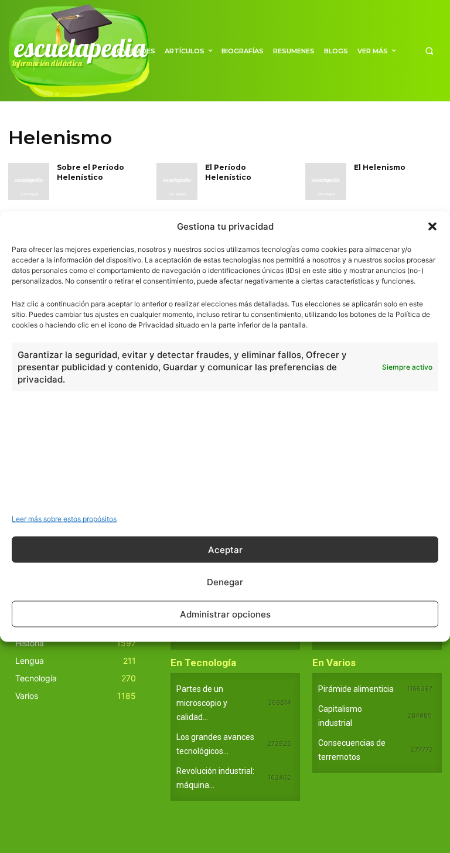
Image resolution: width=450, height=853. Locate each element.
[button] (432, 226)
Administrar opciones (225, 613)
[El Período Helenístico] (176, 181)
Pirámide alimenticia (356, 689)
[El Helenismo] (325, 181)
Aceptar (225, 549)
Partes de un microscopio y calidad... (201, 703)
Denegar (225, 581)
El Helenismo (379, 167)
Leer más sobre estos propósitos (64, 518)
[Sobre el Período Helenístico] (28, 181)
